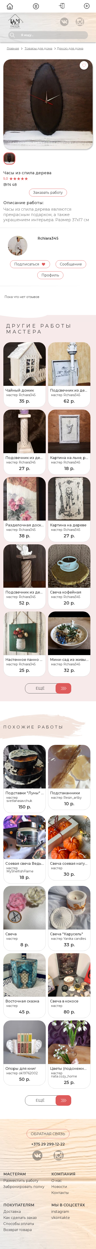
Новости (59, 1187)
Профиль (50, 275)
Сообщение (71, 264)
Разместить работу (20, 1180)
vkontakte (60, 1218)
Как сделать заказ (20, 1218)
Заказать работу (48, 192)
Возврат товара (17, 1230)
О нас (56, 1180)
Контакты (60, 1193)
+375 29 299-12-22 (48, 1144)
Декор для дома (70, 48)
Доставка (12, 1211)
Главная (13, 48)
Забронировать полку (23, 1187)
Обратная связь (48, 1134)
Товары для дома (38, 48)
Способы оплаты (18, 1224)
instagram (60, 1211)
